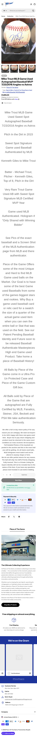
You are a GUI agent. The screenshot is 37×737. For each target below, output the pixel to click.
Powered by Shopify (24, 730)
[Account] (31, 4)
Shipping (3, 97)
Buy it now (18, 480)
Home (3, 16)
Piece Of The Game (12, 87)
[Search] (33, 11)
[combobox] (18, 11)
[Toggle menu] (2, 4)
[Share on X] (14, 517)
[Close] (33, 485)
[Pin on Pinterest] (19, 517)
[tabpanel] (18, 570)
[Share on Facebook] (9, 517)
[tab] (17, 529)
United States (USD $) (10, 717)
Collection (10, 16)
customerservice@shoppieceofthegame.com (18, 699)
